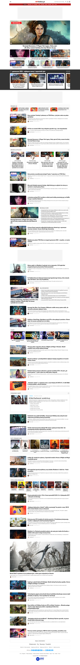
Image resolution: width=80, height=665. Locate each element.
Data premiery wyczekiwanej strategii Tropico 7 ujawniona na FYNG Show (40, 176)
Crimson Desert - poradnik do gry (58, 485)
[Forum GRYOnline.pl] (41, 650)
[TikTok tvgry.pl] (47, 650)
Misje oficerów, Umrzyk (34, 405)
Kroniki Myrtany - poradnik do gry (50, 485)
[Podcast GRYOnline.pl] (38, 650)
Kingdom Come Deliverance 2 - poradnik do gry (65, 486)
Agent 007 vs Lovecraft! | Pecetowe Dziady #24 (18, 336)
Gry (32, 4)
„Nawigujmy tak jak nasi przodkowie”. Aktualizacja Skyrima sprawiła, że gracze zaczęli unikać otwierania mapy (40, 621)
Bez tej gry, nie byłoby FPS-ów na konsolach (62, 336)
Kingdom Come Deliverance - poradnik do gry (28, 486)
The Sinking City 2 (15, 446)
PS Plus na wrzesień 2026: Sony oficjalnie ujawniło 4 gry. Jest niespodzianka (40, 130)
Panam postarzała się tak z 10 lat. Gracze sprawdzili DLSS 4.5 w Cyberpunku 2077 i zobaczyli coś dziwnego (40, 498)
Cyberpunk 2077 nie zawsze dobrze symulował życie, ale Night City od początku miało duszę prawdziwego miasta (62, 160)
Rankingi (35, 4)
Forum (56, 4)
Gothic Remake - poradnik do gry (14, 485)
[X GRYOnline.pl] (35, 650)
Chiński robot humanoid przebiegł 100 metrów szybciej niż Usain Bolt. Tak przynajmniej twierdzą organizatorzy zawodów (40, 431)
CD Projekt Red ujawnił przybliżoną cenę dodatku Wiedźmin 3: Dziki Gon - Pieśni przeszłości (63, 64)
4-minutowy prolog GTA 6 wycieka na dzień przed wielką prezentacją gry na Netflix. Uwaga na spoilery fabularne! (19, 54)
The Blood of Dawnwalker (54, 446)
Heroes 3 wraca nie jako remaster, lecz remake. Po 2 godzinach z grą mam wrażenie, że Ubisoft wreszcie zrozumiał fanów (60, 54)
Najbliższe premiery (56, 647)
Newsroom (30, 4)
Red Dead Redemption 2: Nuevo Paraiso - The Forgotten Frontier (64, 447)
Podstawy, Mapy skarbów (34, 403)
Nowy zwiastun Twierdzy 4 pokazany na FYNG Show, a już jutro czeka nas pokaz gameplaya (40, 118)
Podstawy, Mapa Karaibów (34, 406)
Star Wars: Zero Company (44, 446)
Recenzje (42, 4)
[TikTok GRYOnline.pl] (37, 650)
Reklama (47, 653)
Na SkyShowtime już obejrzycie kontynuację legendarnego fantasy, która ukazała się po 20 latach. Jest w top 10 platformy (40, 280)
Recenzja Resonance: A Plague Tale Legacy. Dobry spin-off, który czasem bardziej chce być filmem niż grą (40, 34)
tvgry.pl (40, 330)
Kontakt (56, 653)
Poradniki (49, 4)
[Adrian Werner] (11, 65)
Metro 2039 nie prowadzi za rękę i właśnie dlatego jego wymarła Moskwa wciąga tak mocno (37, 80)
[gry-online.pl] (40, 2)
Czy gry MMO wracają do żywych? (47, 336)
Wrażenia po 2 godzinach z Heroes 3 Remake (33, 160)
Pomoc (59, 653)
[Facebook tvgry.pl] (52, 650)
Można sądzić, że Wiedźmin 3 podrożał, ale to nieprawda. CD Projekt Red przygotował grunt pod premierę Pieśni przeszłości (32, 64)
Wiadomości (32, 644)
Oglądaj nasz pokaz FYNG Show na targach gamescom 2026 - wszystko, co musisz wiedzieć (17, 64)
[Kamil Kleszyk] (11, 56)
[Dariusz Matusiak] (11, 43)
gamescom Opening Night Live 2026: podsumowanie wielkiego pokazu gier (56, 80)
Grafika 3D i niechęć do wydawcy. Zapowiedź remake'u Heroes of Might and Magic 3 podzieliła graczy (40, 461)
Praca (53, 653)
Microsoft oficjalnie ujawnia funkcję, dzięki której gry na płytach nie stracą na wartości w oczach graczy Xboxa (40, 188)
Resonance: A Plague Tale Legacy (35, 446)
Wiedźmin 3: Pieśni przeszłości (25, 647)
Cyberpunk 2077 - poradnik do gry (21, 485)
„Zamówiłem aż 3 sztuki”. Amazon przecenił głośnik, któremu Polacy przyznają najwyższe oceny (59, 109)
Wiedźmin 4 (51, 647)
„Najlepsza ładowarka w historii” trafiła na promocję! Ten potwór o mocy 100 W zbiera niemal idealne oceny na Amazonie (40, 109)
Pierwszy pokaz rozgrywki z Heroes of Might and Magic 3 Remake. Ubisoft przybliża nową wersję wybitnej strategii (40, 350)
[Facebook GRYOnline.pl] (32, 650)
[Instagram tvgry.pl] (49, 650)
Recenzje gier (54, 208)
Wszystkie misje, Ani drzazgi (35, 408)
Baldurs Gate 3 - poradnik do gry (43, 485)
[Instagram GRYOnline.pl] (33, 650)
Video (53, 4)
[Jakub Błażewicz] (41, 65)
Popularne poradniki (40, 480)
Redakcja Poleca (40, 150)
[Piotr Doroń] (56, 65)
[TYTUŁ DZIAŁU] (40, 438)
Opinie (46, 4)
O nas (20, 653)
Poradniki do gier (40, 393)
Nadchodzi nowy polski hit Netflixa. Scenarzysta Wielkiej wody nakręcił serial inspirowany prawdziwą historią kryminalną (40, 419)
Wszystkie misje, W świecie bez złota (36, 409)
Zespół (51, 653)
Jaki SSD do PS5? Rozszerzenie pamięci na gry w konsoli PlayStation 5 (53, 295)
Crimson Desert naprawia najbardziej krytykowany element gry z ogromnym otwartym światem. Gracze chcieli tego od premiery (40, 230)
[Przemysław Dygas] (51, 56)
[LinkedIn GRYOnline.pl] (40, 650)
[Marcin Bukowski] (26, 65)
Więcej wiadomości (40, 641)
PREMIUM (25, 4)
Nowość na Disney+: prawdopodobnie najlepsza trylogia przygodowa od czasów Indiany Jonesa (40, 362)
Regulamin (23, 653)
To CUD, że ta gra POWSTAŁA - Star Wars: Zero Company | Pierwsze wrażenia (32, 337)
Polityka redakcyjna (29, 653)
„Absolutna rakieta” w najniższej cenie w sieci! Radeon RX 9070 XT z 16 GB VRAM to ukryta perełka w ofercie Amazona (20, 109)
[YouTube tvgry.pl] (46, 650)
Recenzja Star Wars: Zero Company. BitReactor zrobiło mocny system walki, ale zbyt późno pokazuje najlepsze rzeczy (40, 54)
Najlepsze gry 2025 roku (44, 647)
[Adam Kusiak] (31, 56)
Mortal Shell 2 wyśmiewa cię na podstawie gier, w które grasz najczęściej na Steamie (40, 559)
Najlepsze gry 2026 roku (35, 647)
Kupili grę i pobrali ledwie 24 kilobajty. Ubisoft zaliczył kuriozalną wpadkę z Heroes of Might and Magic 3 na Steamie (40, 585)
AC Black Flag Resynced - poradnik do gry (40, 403)
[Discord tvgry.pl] (51, 650)
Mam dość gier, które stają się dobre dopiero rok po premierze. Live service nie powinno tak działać (47, 160)
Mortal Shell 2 (25, 446)
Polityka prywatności (36, 653)
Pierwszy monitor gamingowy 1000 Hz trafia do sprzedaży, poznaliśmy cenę (40, 633)
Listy (39, 4)
